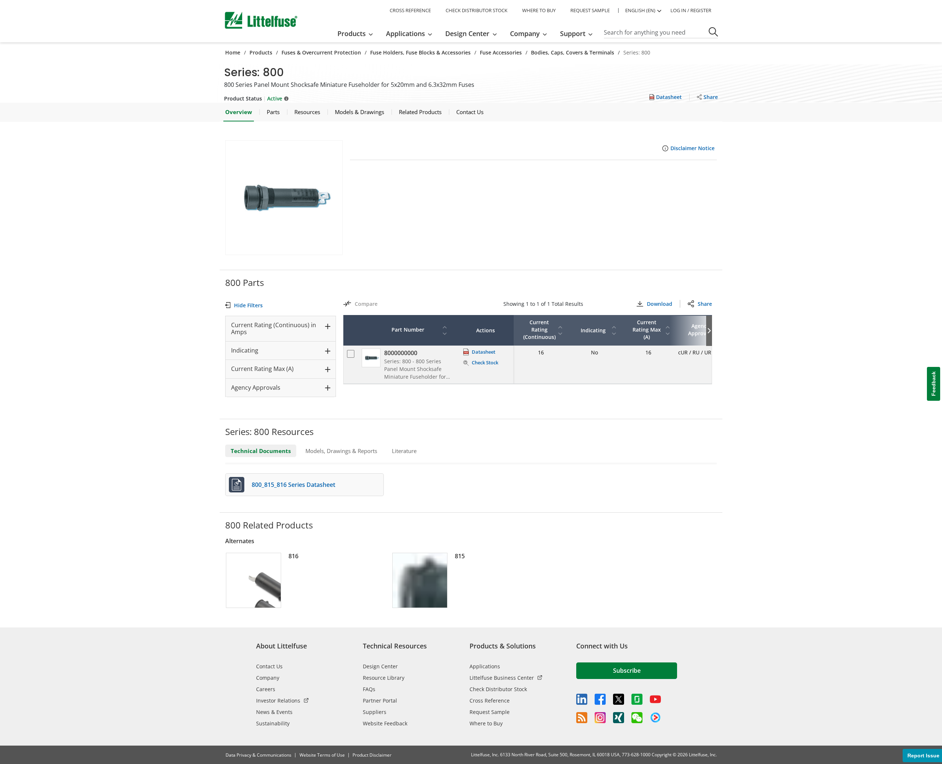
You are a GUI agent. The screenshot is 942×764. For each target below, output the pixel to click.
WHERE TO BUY (539, 10)
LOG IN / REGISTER (690, 10)
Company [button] (525, 33)
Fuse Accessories (501, 52)
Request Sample (490, 711)
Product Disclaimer (372, 755)
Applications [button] (405, 33)
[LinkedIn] (581, 699)
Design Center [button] (467, 33)
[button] (284, 198)
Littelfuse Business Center (502, 677)
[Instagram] (600, 717)
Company (267, 677)
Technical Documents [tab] (261, 450)
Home (232, 52)
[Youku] (655, 717)
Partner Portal (380, 700)
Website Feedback (385, 723)
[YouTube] (655, 699)
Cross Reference (490, 700)
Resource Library (383, 677)
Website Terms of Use (322, 755)
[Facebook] (600, 699)
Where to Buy (486, 723)
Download (659, 303)
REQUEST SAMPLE (590, 10)
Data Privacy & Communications (258, 755)
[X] (618, 699)
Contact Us (269, 666)
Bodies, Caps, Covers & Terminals (572, 52)
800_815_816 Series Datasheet (293, 485)
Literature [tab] (404, 450)
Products (260, 52)
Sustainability (273, 723)
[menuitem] (357, 33)
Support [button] (572, 33)
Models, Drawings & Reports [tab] (341, 450)
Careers (265, 689)
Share (705, 303)
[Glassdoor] (636, 699)
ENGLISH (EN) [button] (640, 10)
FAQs (369, 689)
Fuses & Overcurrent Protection (321, 52)
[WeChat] (636, 717)
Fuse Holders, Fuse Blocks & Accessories (420, 52)
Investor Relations (278, 700)
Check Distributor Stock (498, 689)
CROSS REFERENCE (410, 10)
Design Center (380, 666)
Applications (485, 666)
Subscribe (627, 670)
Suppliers (374, 711)
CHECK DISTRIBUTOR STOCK (476, 10)
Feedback (933, 384)
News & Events (274, 711)
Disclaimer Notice (692, 148)
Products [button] (351, 33)
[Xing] (618, 717)
